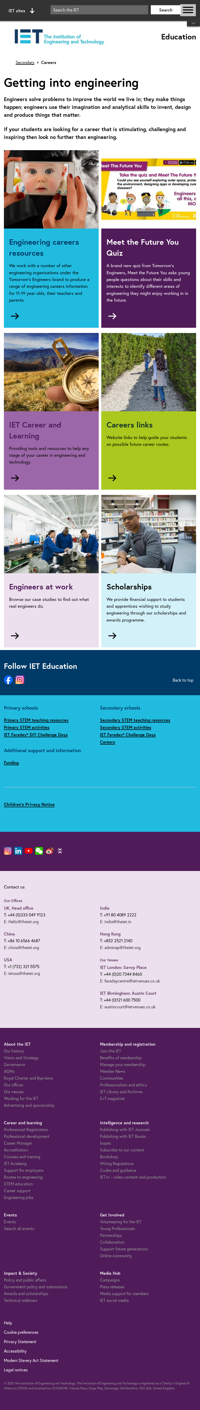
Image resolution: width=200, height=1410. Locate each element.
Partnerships (111, 1235)
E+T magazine (112, 1098)
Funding (11, 762)
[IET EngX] (60, 851)
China (9, 934)
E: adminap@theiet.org (120, 947)
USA (8, 959)
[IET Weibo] (49, 851)
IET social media (114, 1300)
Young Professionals (117, 1228)
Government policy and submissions (35, 1286)
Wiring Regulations (117, 1163)
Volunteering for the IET (121, 1221)
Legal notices (16, 1369)
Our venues (14, 1091)
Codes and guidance (118, 1170)
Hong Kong (110, 934)
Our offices (13, 1084)
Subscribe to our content (122, 1149)
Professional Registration (26, 1129)
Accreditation (16, 1149)
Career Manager (18, 1143)
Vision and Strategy (21, 1057)
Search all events (19, 1228)
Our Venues (109, 960)
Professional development (26, 1136)
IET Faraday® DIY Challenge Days (36, 734)
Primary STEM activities (26, 727)
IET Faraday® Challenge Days (128, 734)
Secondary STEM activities (125, 727)
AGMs (9, 1071)
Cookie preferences (21, 1332)
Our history (14, 1051)
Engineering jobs (18, 1197)
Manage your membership (123, 1064)
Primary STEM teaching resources (36, 720)
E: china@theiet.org (21, 947)
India (104, 908)
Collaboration (112, 1242)
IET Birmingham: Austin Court (128, 993)
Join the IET (110, 1051)
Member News (112, 1071)
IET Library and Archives (121, 1091)
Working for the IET (21, 1098)
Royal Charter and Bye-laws (28, 1078)
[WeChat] (39, 851)
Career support (17, 1190)
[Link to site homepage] (58, 37)
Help (8, 1322)
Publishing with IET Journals (125, 1129)
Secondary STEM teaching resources (135, 720)
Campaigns (110, 1280)
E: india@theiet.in (115, 921)
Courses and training (22, 1156)
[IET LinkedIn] (18, 851)
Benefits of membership (121, 1057)
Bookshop (109, 1156)
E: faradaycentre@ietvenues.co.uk (130, 981)
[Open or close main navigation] (188, 10)
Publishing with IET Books (123, 1136)
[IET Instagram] (8, 851)
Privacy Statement (20, 1341)
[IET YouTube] (29, 852)
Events (10, 1221)
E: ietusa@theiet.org (22, 973)
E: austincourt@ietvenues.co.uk (127, 1006)
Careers (107, 742)
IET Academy (15, 1163)
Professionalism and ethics (123, 1084)
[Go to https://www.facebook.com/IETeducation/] (8, 680)
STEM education (18, 1183)
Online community (116, 1255)
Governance (14, 1064)
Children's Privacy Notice (29, 804)
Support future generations (124, 1248)
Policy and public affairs (25, 1280)
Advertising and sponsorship (29, 1105)
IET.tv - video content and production (133, 1177)
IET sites (17, 10)
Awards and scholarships (26, 1293)
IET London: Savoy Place (123, 967)
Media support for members (124, 1293)
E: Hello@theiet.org (21, 921)
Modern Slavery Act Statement (31, 1360)
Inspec (105, 1143)
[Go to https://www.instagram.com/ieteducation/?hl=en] (19, 679)
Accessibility (15, 1351)
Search (165, 10)
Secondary (25, 62)
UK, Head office (18, 908)
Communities (111, 1078)
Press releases (112, 1286)
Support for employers (23, 1170)
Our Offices (13, 900)
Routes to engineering (23, 1177)
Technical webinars (21, 1300)
